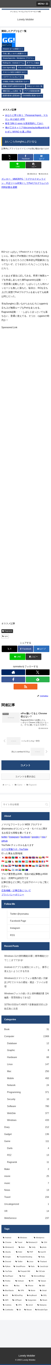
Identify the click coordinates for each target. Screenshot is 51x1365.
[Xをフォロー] (38, 672)
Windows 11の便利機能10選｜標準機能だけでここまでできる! (26, 958)
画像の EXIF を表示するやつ (13, 86)
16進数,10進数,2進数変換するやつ (16, 82)
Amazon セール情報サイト (13, 49)
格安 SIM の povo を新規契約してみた (24, 123)
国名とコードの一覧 (34, 86)
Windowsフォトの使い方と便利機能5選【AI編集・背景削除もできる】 (26, 995)
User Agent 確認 (9, 68)
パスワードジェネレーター (13, 77)
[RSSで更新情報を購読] (25, 686)
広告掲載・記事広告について (16, 890)
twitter (4, 837)
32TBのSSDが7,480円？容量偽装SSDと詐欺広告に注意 (26, 1006)
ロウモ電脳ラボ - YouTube (14, 849)
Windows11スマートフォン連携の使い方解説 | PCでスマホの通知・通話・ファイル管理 (26, 982)
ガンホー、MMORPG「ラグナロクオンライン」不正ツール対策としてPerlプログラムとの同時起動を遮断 (25, 183)
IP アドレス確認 (33, 63)
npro (6, 636)
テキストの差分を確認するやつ (14, 72)
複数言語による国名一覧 (12, 91)
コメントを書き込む (25, 776)
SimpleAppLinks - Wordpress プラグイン (18, 58)
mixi (44, 837)
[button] (33, 165)
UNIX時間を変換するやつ (32, 96)
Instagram (14, 837)
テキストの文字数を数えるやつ (30, 68)
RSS (12, 935)
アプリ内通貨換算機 (32, 91)
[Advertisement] (25, 219)
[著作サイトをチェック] (13, 672)
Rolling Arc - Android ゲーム (13, 63)
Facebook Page (18, 921)
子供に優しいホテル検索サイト (14, 54)
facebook (25, 837)
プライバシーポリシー (12, 894)
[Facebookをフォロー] (13, 679)
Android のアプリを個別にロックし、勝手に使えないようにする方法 (26, 969)
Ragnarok (8, 631)
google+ (36, 837)
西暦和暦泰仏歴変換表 (11, 96)
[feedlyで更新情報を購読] (38, 679)
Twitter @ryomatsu (19, 914)
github (4, 841)
